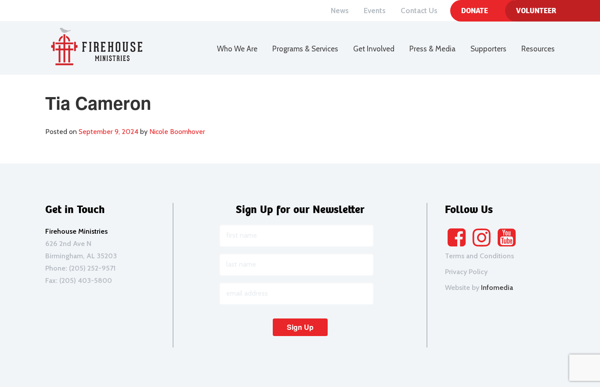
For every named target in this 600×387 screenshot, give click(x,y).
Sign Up (300, 327)
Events (375, 10)
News (340, 10)
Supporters (488, 48)
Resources (538, 48)
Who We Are (237, 48)
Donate (474, 10)
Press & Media (432, 48)
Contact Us (419, 10)
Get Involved (373, 48)
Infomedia (497, 287)
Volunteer (536, 10)
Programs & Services (305, 48)
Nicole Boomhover (177, 131)
